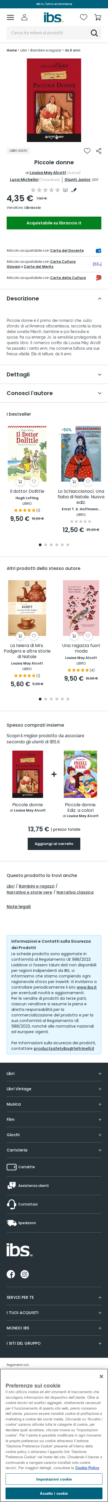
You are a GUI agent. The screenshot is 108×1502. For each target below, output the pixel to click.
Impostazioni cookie (54, 1479)
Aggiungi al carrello (54, 843)
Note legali (19, 907)
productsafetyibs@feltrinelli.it (64, 1048)
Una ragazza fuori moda (81, 648)
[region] (54, 1435)
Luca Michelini (24, 179)
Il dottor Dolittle (27, 491)
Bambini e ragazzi (36, 886)
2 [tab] (57, 138)
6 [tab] (68, 545)
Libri (10, 886)
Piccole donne (27, 805)
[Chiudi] (101, 1376)
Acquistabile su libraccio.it (54, 223)
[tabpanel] (54, 100)
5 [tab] (62, 545)
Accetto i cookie (54, 1493)
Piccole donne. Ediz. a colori (80, 808)
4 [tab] (57, 545)
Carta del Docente (67, 250)
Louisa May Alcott (48, 172)
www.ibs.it (87, 987)
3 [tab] (51, 545)
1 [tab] (51, 138)
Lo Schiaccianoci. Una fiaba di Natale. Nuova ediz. (81, 497)
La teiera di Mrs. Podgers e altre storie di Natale (27, 651)
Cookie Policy (87, 1467)
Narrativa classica (75, 892)
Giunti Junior (78, 179)
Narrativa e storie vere (29, 892)
